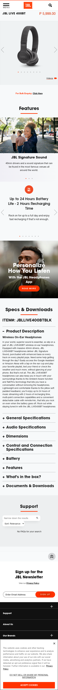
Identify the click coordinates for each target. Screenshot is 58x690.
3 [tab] (32, 178)
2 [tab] (29, 178)
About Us (8, 624)
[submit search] (37, 518)
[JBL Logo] (28, 5)
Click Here (38, 93)
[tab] (18, 72)
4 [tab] (29, 236)
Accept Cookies (29, 685)
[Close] (54, 643)
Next (55, 50)
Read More (29, 288)
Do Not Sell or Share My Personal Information (29, 676)
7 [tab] (38, 236)
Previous (2, 50)
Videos (49, 78)
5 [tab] (32, 236)
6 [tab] (35, 236)
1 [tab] (26, 178)
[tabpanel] (29, 46)
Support (7, 613)
